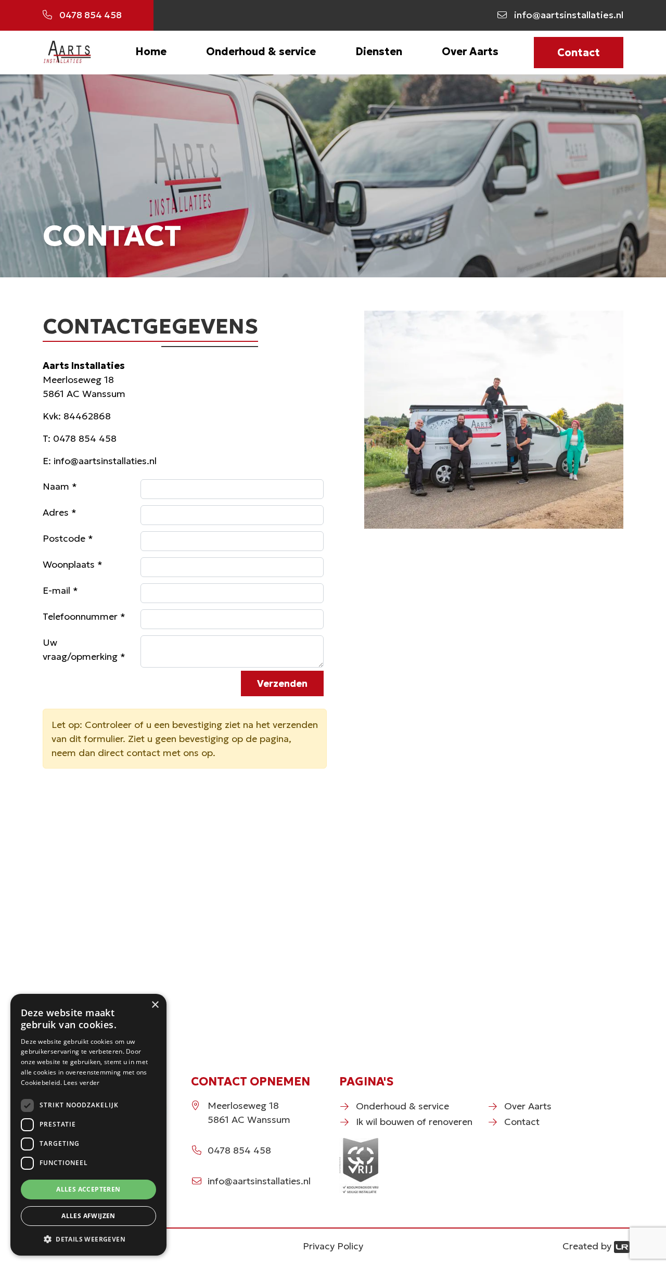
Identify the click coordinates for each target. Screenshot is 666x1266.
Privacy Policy (333, 1246)
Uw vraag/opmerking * (84, 649)
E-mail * (60, 590)
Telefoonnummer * (84, 616)
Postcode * (68, 538)
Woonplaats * (73, 564)
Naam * (60, 486)
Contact (578, 52)
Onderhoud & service (261, 51)
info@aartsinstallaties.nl (105, 461)
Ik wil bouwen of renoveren (414, 1122)
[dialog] (88, 1125)
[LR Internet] (622, 1246)
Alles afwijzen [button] (88, 1215)
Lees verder (81, 1082)
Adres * (59, 512)
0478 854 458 (85, 438)
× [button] (155, 1005)
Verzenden (282, 683)
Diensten (378, 51)
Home (150, 51)
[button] (88, 1239)
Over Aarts (470, 51)
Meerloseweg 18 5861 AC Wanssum (249, 1112)
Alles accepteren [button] (88, 1189)
